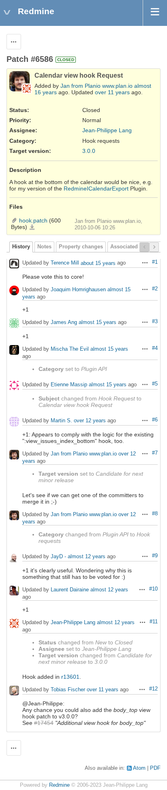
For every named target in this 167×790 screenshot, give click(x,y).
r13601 (70, 677)
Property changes (81, 247)
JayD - (58, 557)
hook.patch (33, 220)
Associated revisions (136, 247)
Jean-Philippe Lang (107, 130)
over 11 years (112, 92)
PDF (155, 768)
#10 (153, 589)
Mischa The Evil (70, 349)
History (21, 247)
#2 (155, 289)
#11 (154, 622)
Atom (139, 768)
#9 (155, 556)
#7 (155, 453)
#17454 (44, 723)
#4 (155, 348)
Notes (44, 247)
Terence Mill (65, 263)
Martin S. (61, 421)
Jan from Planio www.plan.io (96, 86)
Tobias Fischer (68, 690)
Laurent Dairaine (70, 590)
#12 (153, 689)
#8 (155, 514)
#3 (155, 321)
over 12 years (90, 421)
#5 (155, 384)
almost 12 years (86, 557)
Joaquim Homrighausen (78, 290)
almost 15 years (97, 323)
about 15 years (98, 263)
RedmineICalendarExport (96, 188)
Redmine (59, 785)
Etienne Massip (69, 385)
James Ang (64, 323)
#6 (155, 420)
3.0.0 (88, 151)
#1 (155, 262)
